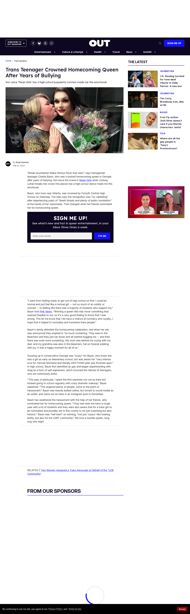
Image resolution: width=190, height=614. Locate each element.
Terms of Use (74, 609)
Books (163, 112)
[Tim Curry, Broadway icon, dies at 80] (143, 99)
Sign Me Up (174, 43)
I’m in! (102, 236)
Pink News (46, 311)
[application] (156, 202)
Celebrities (167, 71)
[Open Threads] (45, 43)
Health (98, 52)
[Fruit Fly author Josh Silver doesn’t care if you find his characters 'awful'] (143, 120)
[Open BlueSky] (39, 43)
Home (8, 61)
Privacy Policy (55, 609)
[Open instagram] (51, 43)
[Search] (160, 43)
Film (162, 133)
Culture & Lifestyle (72, 52)
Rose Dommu (22, 162)
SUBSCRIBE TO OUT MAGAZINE (14, 43)
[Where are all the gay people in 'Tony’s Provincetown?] (143, 141)
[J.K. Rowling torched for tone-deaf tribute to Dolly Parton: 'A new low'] (143, 78)
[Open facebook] (33, 43)
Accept (182, 609)
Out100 (147, 52)
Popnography (20, 61)
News (129, 52)
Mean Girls (85, 180)
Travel (116, 52)
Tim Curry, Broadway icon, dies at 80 (172, 101)
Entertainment (42, 52)
